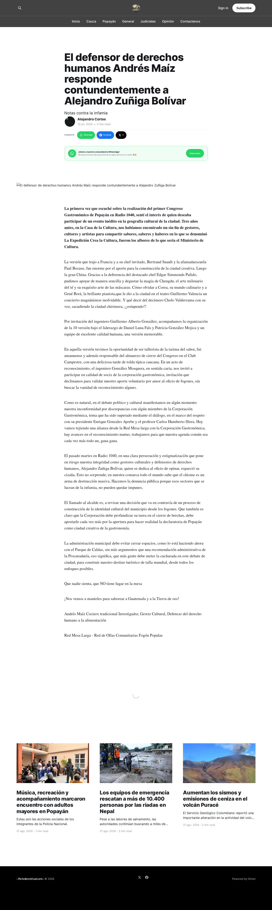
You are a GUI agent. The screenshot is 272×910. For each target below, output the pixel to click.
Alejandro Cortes (91, 119)
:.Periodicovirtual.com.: (30, 878)
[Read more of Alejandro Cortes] (69, 121)
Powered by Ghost (243, 878)
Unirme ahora (195, 153)
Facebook (107, 135)
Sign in (223, 8)
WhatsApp (88, 135)
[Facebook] (146, 877)
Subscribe (243, 8)
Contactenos (190, 21)
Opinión (168, 21)
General (128, 21)
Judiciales (148, 21)
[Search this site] (20, 8)
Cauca (91, 21)
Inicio (76, 21)
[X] (139, 877)
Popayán (109, 21)
